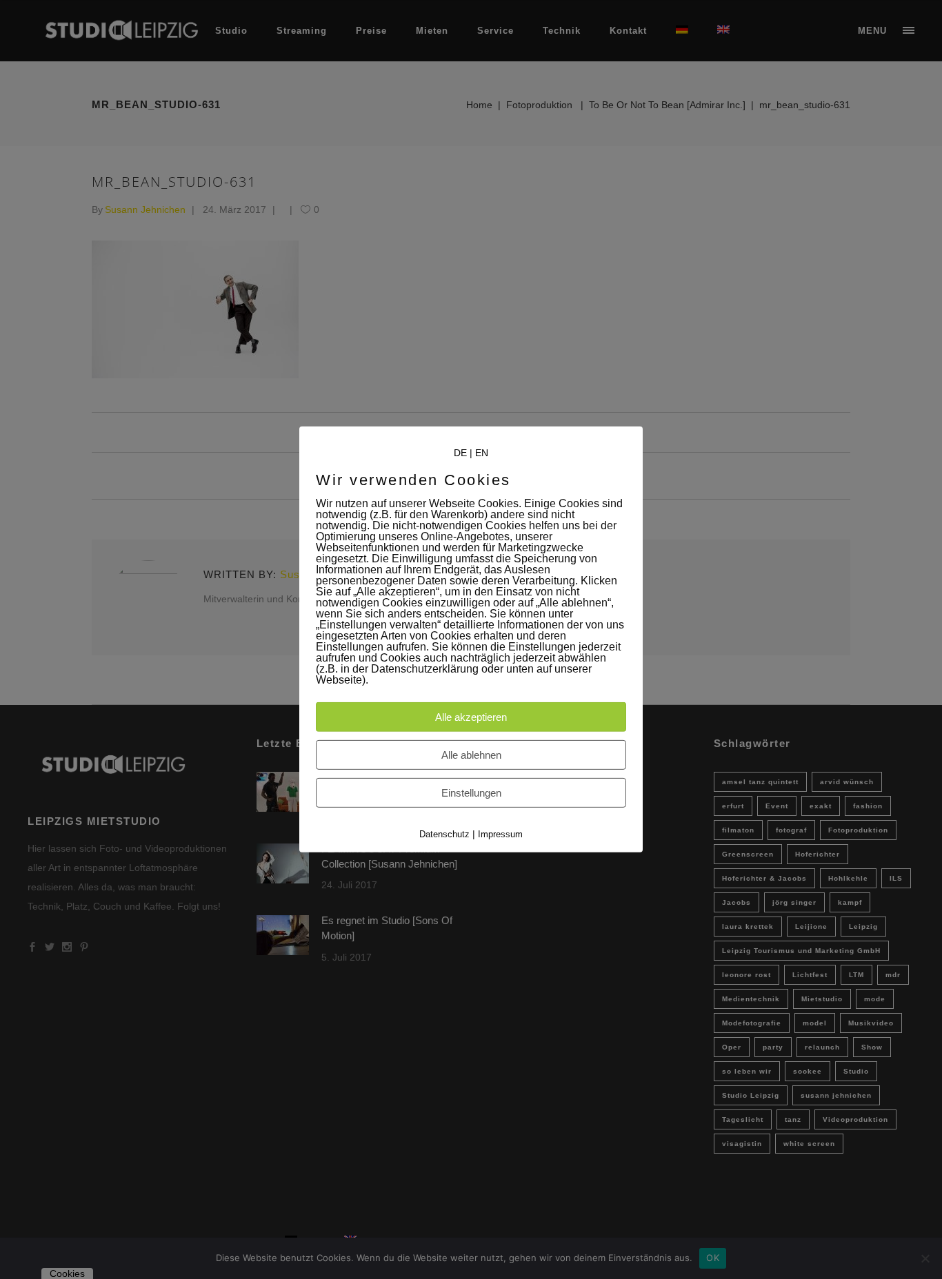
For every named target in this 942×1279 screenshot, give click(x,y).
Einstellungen (471, 793)
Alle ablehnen (471, 755)
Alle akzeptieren (471, 717)
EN (481, 452)
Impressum (500, 834)
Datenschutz (444, 834)
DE (460, 452)
